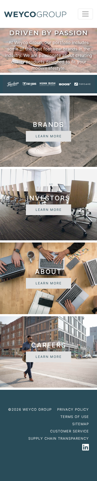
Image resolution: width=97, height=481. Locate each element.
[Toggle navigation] (85, 14)
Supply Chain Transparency (58, 438)
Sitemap (80, 424)
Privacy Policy (73, 409)
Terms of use (74, 417)
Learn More (49, 136)
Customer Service (69, 431)
